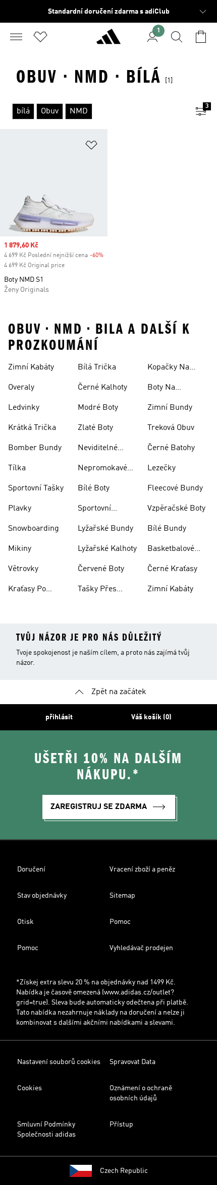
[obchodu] (108, 41)
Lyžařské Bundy (105, 529)
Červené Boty (101, 569)
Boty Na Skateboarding (173, 389)
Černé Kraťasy (172, 569)
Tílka (17, 468)
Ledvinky (23, 408)
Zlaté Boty (95, 428)
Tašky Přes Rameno (97, 590)
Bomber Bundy (35, 448)
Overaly (21, 388)
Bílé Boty (94, 488)
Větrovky (23, 569)
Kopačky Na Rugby (168, 368)
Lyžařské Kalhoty (107, 549)
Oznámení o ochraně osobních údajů (141, 1093)
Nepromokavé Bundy (102, 469)
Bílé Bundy (166, 529)
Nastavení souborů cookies (58, 1062)
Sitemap (122, 895)
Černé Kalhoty (102, 388)
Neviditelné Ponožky (98, 449)
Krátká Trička (32, 428)
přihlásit (59, 717)
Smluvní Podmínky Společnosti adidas (46, 1129)
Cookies (29, 1088)
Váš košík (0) (151, 717)
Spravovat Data (132, 1062)
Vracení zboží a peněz (142, 869)
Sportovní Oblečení (94, 510)
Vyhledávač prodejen (141, 948)
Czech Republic (124, 1170)
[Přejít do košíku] (201, 37)
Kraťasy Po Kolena (27, 590)
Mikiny (19, 549)
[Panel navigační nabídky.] (16, 37)
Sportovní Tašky (36, 488)
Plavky (19, 509)
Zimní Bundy (169, 408)
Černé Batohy (171, 448)
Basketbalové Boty (170, 550)
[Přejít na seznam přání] (40, 37)
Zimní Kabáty (31, 367)
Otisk (25, 921)
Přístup (121, 1124)
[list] (92, 111)
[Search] (177, 37)
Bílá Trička (97, 367)
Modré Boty (98, 408)
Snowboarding (33, 529)
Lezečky (161, 468)
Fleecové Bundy (175, 488)
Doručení (31, 869)
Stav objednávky (42, 895)
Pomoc (120, 921)
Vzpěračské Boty (176, 509)
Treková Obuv (170, 428)
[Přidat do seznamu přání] (91, 147)
